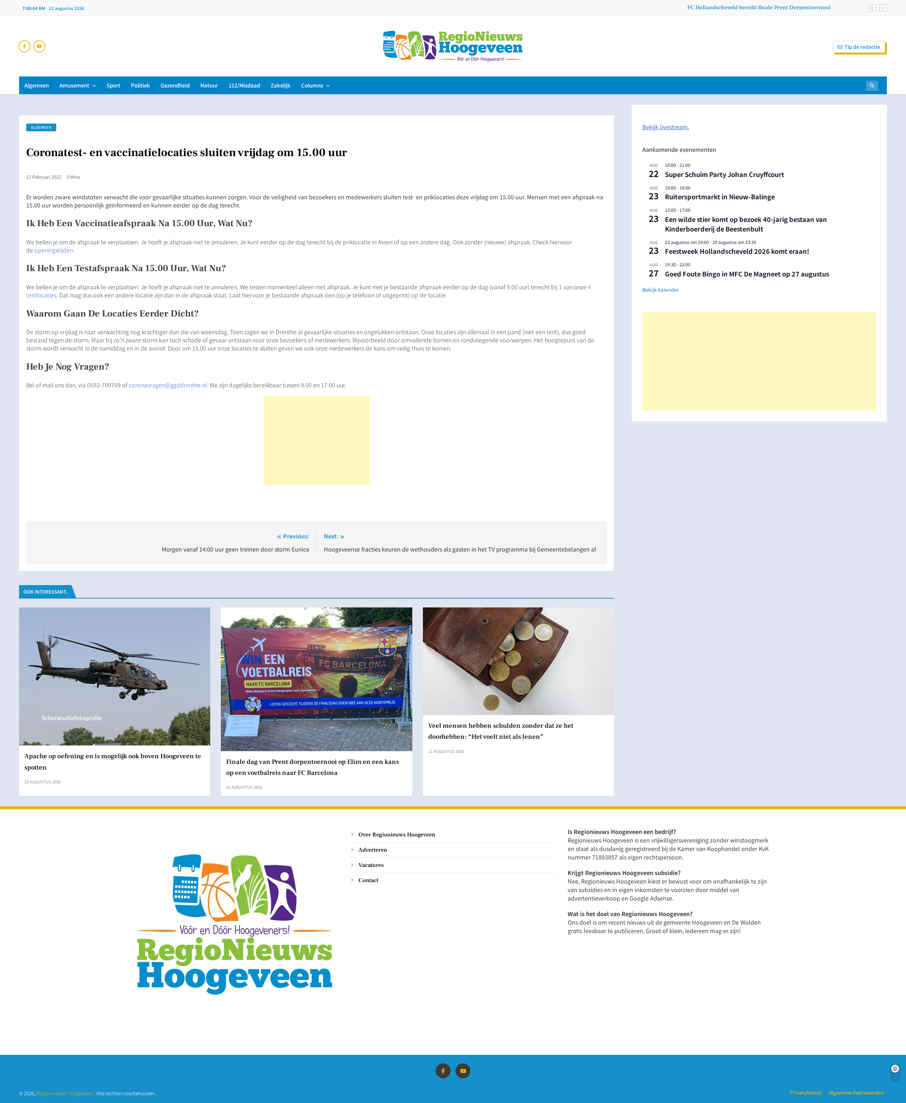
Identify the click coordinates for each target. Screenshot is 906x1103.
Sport (113, 85)
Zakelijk (281, 85)
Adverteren (373, 849)
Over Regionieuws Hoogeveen (397, 834)
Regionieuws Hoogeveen (65, 1093)
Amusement (74, 85)
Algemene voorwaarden (856, 1092)
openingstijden (53, 250)
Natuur (209, 85)
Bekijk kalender (660, 289)
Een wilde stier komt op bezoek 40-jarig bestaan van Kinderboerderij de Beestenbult (746, 224)
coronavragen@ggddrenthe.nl (168, 385)
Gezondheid (175, 85)
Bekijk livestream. (665, 126)
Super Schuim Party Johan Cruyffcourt (724, 174)
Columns (312, 85)
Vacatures (371, 865)
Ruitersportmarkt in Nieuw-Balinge (720, 196)
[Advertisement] (317, 440)
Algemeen (36, 85)
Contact (368, 880)
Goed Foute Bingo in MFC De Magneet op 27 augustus (747, 273)
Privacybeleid (806, 1092)
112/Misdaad (244, 85)
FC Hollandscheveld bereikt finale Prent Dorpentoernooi (759, 7)
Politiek (140, 85)
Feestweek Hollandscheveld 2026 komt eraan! (737, 251)
